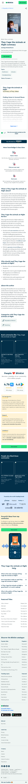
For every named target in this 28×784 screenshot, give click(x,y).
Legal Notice (18, 769)
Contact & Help (4, 740)
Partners (3, 756)
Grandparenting (6, 75)
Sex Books (3, 694)
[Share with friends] (26, 8)
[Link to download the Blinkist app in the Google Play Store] (16, 714)
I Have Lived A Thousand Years (8, 621)
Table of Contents (5, 78)
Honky (2, 616)
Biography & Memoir (8, 8)
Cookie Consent (5, 772)
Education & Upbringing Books (8, 689)
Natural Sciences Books (6, 676)
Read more (13, 126)
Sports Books (4, 692)
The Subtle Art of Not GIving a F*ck (9, 670)
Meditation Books (5, 681)
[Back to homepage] (9, 2)
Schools (13, 72)
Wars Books (4, 697)
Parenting (7, 325)
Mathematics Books (5, 684)
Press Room (4, 761)
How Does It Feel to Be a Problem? (9, 619)
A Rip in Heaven (4, 603)
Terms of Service (5, 771)
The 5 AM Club (4, 646)
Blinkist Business (4, 735)
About (2, 751)
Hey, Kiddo (3, 613)
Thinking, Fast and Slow (6, 657)
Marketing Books (5, 699)
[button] (14, 574)
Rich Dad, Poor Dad (5, 651)
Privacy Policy (13, 771)
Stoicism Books (4, 686)
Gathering (3, 608)
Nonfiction (5, 72)
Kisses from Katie (5, 626)
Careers (3, 754)
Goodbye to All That (5, 611)
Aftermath (3, 606)
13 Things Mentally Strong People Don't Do (10, 663)
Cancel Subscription (5, 742)
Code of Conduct (5, 759)
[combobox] (6, 777)
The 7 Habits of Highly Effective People (10, 649)
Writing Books (4, 679)
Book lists (3, 723)
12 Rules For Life (4, 654)
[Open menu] (3, 2)
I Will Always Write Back (6, 624)
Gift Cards (3, 737)
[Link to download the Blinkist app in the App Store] (6, 714)
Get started (23, 2)
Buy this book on (11, 141)
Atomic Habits (4, 644)
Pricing (2, 732)
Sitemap (11, 769)
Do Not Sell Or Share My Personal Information (11, 773)
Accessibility (13, 772)
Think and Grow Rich (6, 667)
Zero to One (4, 659)
